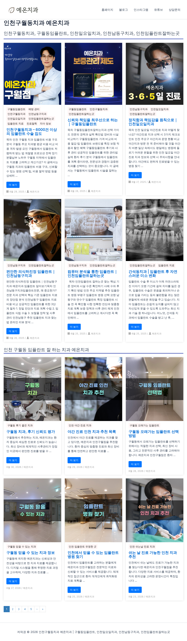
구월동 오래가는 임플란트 (144, 425)
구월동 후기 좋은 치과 (20, 425)
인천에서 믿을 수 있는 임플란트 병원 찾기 (93, 555)
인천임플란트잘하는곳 (41, 118)
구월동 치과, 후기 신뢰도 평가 (30, 432)
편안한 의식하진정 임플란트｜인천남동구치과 (31, 274)
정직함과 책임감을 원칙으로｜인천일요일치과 (153, 122)
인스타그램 (141, 9)
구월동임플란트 (16, 109)
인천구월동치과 (16, 113)
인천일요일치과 (16, 118)
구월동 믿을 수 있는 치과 (21, 546)
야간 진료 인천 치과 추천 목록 (92, 432)
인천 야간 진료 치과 (80, 425)
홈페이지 (107, 9)
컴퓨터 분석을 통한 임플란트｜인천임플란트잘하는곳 (93, 274)
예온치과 (34, 191)
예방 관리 (33, 109)
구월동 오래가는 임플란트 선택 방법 (154, 434)
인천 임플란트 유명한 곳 (82, 546)
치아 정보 (45, 123)
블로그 (123, 9)
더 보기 (13, 184)
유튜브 (158, 9)
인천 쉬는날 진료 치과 (142, 546)
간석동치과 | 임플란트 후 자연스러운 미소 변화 (153, 274)
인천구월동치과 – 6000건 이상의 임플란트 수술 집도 (31, 132)
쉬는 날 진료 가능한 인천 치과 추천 (153, 555)
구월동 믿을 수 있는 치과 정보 (30, 553)
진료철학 (32, 123)
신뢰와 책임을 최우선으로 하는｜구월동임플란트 (93, 122)
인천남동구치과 (37, 113)
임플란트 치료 (15, 123)
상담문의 (174, 9)
